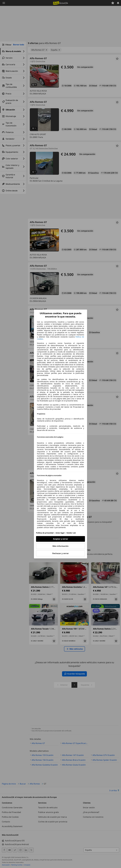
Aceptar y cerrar (60, 539)
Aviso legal (60, 533)
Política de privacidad (45, 533)
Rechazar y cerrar (60, 553)
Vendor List (71, 533)
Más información (60, 546)
